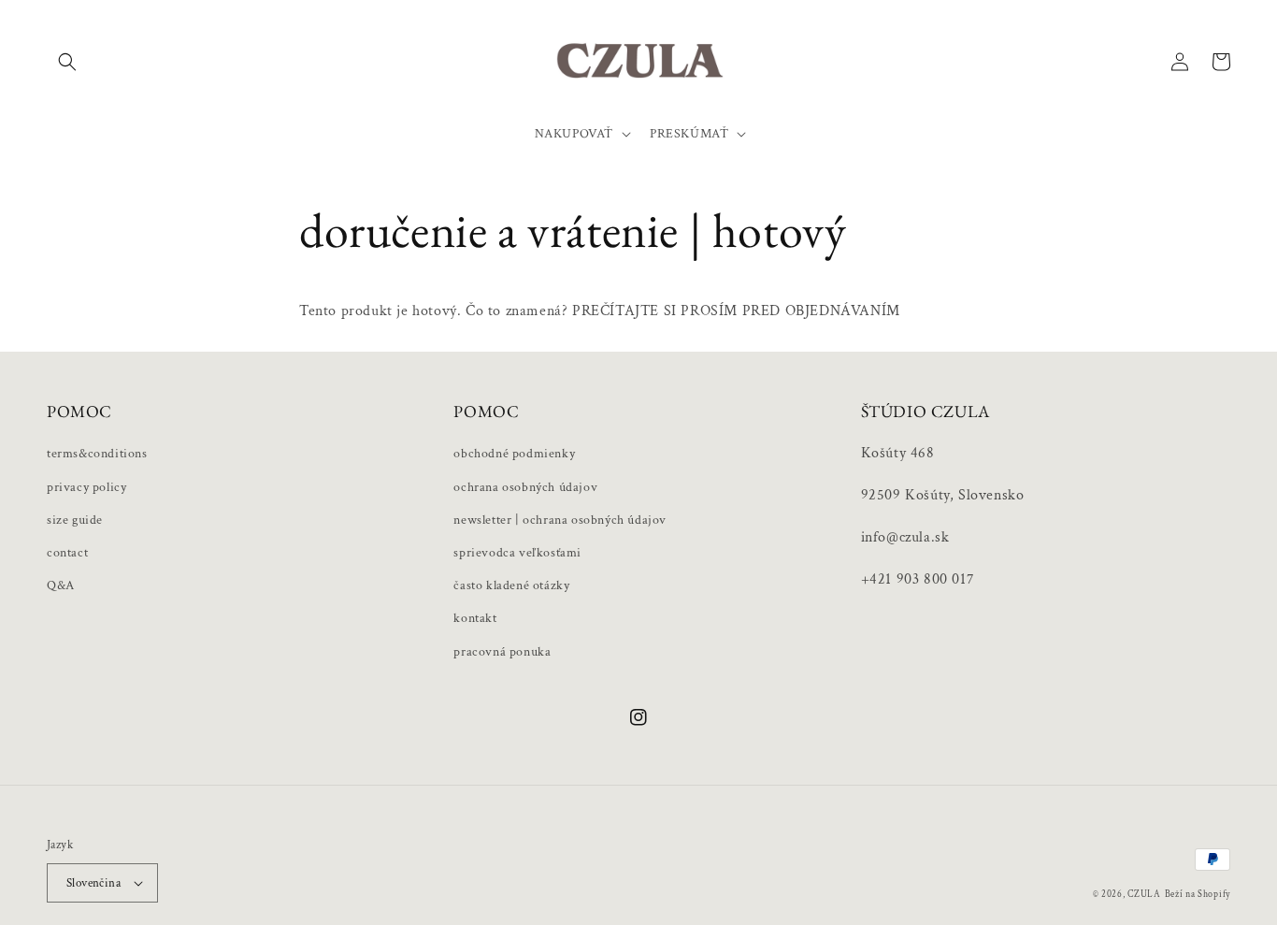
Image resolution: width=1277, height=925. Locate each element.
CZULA (1144, 895)
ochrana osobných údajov (525, 487)
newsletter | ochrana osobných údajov (560, 520)
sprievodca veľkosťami (517, 552)
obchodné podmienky (514, 453)
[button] (67, 61)
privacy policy (86, 487)
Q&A (61, 585)
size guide (75, 520)
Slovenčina (93, 883)
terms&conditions (97, 453)
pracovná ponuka (502, 651)
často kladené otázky (511, 585)
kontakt (474, 618)
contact (67, 552)
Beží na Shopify (1198, 895)
